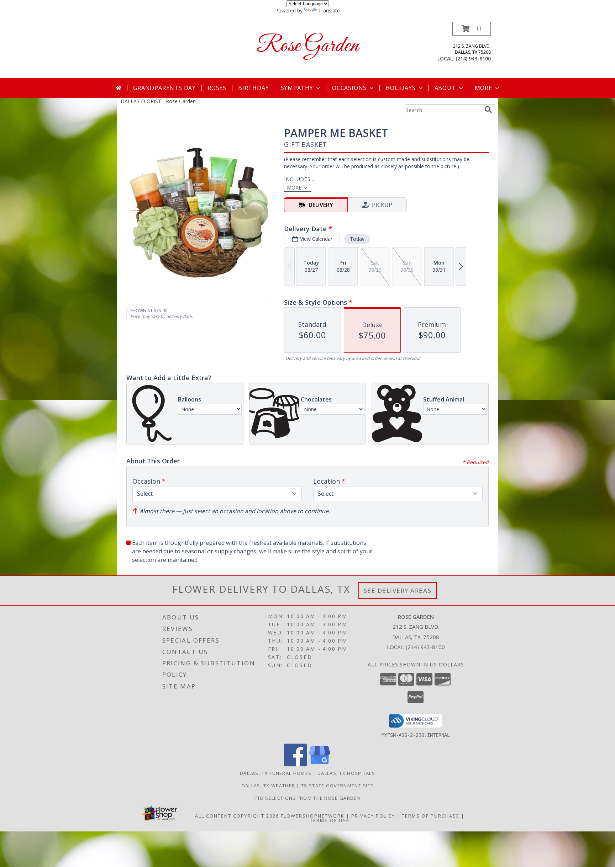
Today (357, 238)
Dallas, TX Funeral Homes (275, 773)
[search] (488, 109)
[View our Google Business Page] (319, 764)
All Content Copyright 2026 (237, 816)
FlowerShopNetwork (313, 816)
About (445, 88)
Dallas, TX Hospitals (346, 773)
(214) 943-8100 (473, 58)
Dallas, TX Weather (268, 785)
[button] (471, 29)
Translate (329, 10)
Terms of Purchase (430, 816)
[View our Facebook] (295, 764)
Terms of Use (329, 820)
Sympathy (297, 88)
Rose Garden (308, 46)
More (483, 88)
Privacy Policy (373, 816)
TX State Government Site (337, 785)
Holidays (400, 88)
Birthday (253, 88)
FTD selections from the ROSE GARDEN (307, 798)
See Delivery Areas (398, 590)
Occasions (349, 88)
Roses (216, 88)
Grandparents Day (164, 88)
